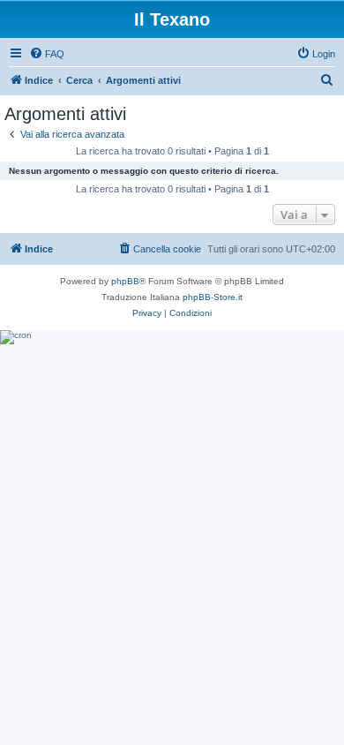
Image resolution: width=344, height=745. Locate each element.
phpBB (125, 281)
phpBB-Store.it (213, 297)
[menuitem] (46, 53)
